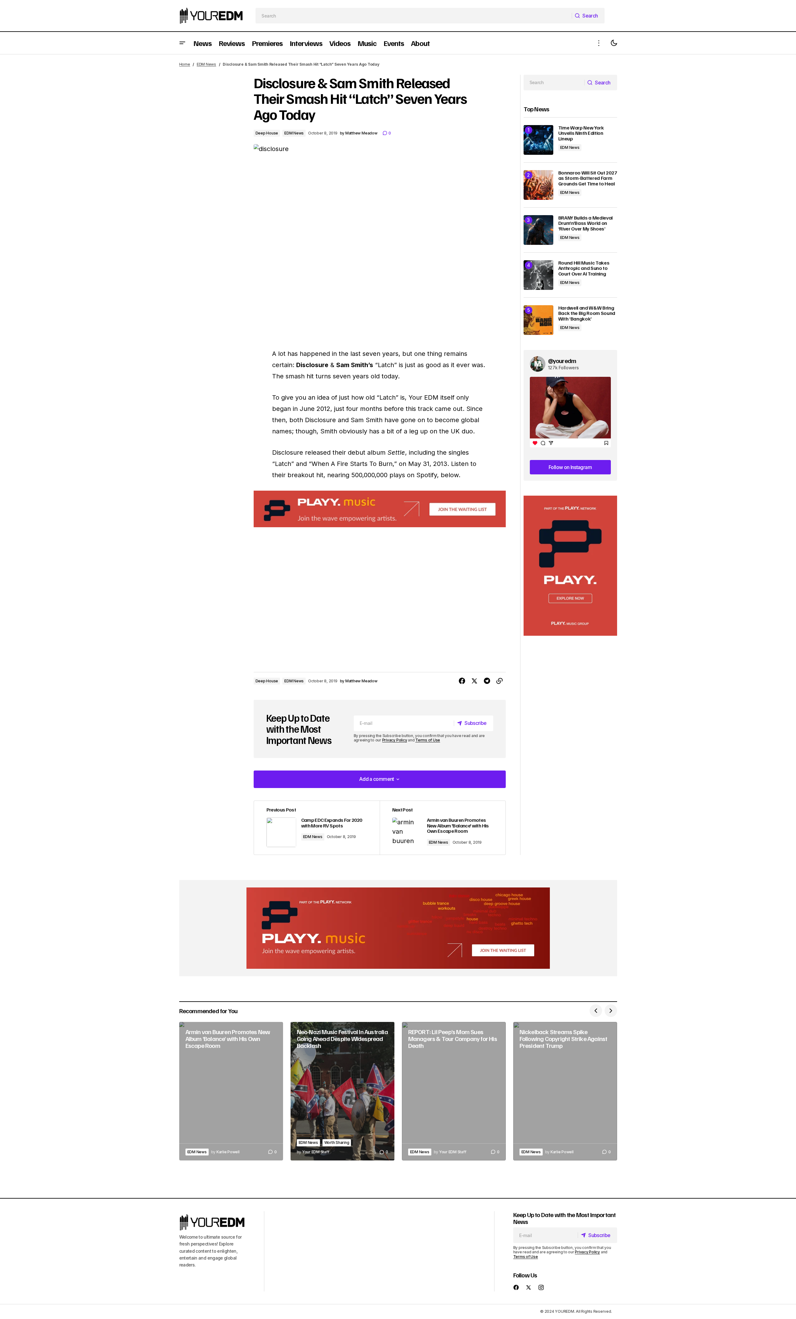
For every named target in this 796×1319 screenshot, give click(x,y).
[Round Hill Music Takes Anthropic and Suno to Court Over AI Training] (538, 275)
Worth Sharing (336, 1142)
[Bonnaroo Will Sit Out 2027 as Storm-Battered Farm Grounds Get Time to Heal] (538, 185)
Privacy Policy (394, 740)
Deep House (267, 133)
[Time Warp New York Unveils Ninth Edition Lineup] (538, 140)
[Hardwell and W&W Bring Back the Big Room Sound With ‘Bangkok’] (538, 320)
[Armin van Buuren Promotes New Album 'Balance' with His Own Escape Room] (442, 828)
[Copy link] (499, 681)
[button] (182, 43)
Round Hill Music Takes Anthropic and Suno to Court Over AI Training (584, 268)
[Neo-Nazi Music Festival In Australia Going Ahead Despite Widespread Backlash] (342, 1091)
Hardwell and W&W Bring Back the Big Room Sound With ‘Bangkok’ (587, 313)
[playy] (380, 509)
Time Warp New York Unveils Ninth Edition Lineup (581, 133)
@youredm (562, 360)
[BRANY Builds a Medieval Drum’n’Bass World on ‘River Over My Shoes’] (538, 230)
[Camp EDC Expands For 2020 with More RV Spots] (317, 828)
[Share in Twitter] (474, 681)
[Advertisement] (570, 566)
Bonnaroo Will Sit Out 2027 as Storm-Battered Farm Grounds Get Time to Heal (587, 178)
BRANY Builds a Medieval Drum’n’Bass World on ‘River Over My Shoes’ (585, 223)
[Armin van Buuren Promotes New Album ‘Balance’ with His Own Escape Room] (231, 1091)
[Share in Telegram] (487, 681)
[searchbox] (413, 15)
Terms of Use (427, 740)
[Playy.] (398, 928)
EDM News (206, 64)
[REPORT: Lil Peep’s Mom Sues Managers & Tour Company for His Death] (454, 1091)
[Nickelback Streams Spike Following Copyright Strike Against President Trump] (565, 1091)
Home (184, 64)
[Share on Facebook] (462, 681)
